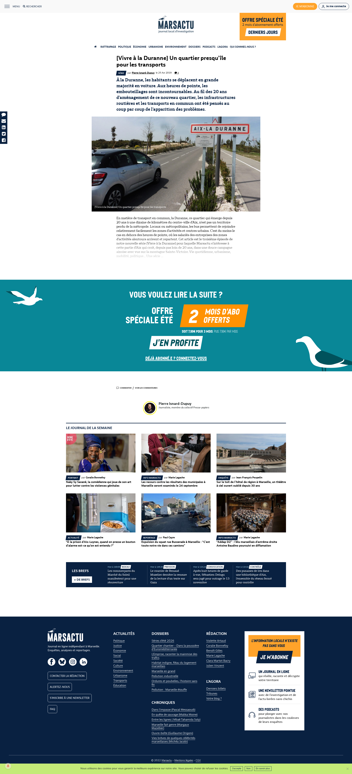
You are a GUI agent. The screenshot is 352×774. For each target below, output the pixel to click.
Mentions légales (183, 760)
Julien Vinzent (215, 666)
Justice (117, 646)
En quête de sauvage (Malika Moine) (174, 714)
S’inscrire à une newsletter (69, 698)
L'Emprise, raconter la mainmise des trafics (174, 655)
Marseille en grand (163, 671)
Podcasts (209, 46)
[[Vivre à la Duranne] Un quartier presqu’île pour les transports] (176, 164)
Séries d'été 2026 (163, 641)
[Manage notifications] (8, 766)
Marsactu (167, 760)
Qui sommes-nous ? (243, 46)
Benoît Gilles (214, 650)
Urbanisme (155, 46)
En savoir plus (263, 768)
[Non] (347, 769)
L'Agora (222, 46)
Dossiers (194, 46)
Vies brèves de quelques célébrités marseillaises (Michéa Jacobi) (173, 739)
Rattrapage (108, 46)
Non (248, 768)
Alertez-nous (60, 687)
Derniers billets (216, 688)
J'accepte (236, 768)
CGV (198, 760)
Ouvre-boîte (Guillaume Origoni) (172, 733)
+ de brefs (82, 580)
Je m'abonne (305, 6)
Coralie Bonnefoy (217, 646)
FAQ (52, 709)
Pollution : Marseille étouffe (169, 690)
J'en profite (176, 342)
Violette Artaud (216, 641)
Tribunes (211, 693)
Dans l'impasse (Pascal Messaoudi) (173, 710)
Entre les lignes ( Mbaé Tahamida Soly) (176, 719)
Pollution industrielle (165, 676)
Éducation (119, 685)
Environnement (175, 46)
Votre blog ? (214, 698)
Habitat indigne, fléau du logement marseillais (174, 664)
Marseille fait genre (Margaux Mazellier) (170, 726)
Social (117, 655)
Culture (118, 666)
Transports (120, 680)
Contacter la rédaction (67, 676)
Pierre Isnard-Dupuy (143, 72)
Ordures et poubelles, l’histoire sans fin (174, 682)
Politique (124, 46)
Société (118, 661)
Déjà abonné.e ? (176, 358)
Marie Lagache (215, 655)
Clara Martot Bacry (218, 661)
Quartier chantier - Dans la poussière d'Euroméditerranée (175, 647)
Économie (139, 46)
